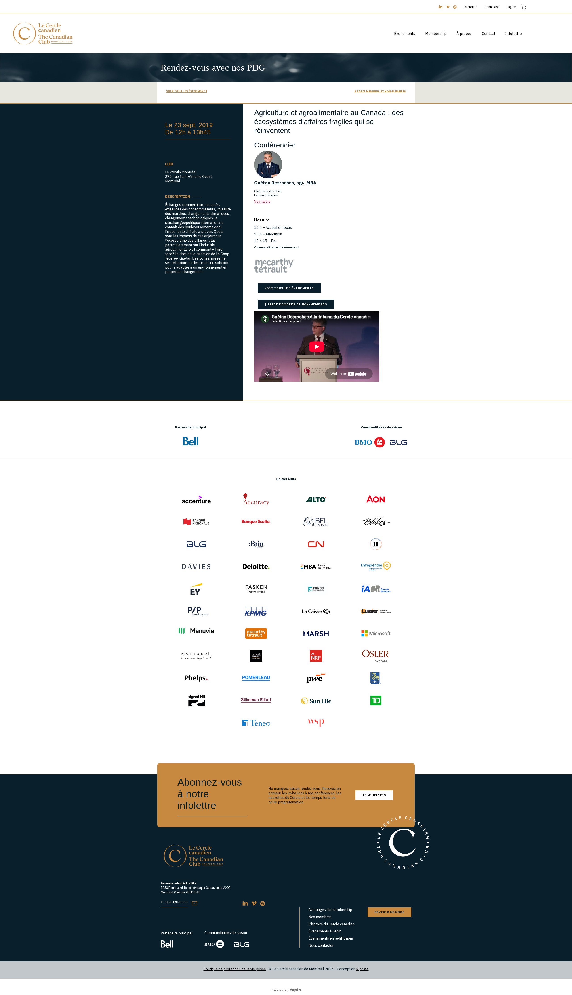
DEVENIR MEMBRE (389, 912)
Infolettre (470, 7)
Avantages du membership (330, 909)
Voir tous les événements (186, 91)
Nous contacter (321, 945)
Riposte (362, 969)
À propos (464, 33)
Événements (404, 33)
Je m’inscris (374, 795)
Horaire (262, 220)
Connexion (492, 7)
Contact (488, 33)
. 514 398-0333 (174, 902)
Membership (435, 33)
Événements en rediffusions (331, 938)
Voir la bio (262, 201)
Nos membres (320, 917)
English (512, 7)
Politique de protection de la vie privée (234, 969)
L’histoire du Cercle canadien (332, 924)
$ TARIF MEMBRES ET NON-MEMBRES (380, 91)
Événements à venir (325, 931)
